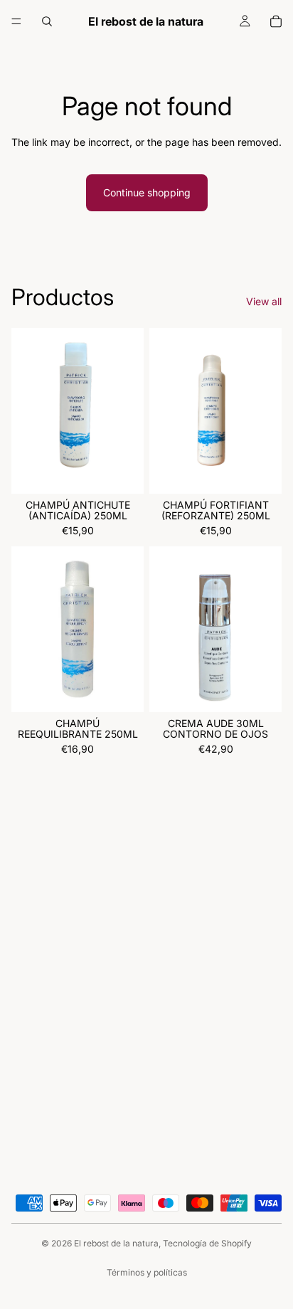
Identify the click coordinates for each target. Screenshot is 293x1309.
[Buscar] (47, 21)
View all (264, 301)
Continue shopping (147, 192)
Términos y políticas (147, 1272)
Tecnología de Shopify (207, 1243)
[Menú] (16, 21)
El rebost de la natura (116, 1243)
